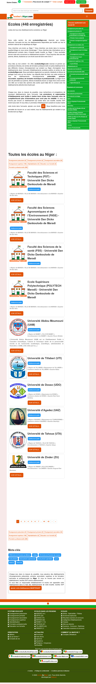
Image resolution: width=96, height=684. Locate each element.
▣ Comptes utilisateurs (68, 634)
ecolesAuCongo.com (74, 652)
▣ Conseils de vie (14, 639)
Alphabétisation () (73, 66)
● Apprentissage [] (74, 82)
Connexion (28, 2)
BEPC (69, 99)
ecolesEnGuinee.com (43, 656)
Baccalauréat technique (74, 96)
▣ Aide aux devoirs (67, 624)
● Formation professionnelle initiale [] (78, 75)
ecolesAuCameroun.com (52, 652)
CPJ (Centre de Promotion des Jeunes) (50, 555)
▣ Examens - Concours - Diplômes (72, 626)
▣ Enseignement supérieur (17, 620)
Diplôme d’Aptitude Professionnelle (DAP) (77, 121)
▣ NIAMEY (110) (40, 622)
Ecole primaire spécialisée (45, 559)
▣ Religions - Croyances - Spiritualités (43, 644)
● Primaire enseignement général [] (78, 41)
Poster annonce (81, 2)
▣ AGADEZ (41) (39, 613)
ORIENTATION (13, 632)
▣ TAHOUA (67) (39, 624)
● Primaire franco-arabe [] (76, 38)
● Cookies (30, 671)
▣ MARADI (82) (39, 620)
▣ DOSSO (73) (39, 618)
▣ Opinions (38, 639)
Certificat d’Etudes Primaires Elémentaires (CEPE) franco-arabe (77, 113)
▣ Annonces (38, 634)
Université (19, 562)
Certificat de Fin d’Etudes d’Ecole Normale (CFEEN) (76, 109)
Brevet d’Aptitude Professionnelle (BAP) (76, 102)
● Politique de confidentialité (41, 671)
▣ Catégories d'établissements (71, 620)
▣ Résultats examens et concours (72, 618)
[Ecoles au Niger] (20, 17)
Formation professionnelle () (76, 71)
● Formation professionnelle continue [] (76, 79)
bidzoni (54, 677)
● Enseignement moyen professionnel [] (75, 57)
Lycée (56, 559)
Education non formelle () (74, 69)
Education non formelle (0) (48, 164)
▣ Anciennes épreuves (68, 616)
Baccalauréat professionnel (75, 93)
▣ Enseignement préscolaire (17, 613)
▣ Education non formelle (16, 626)
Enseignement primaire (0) (35, 160)
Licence (70, 125)
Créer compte (57, 2)
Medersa (11, 562)
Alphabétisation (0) (33, 164)
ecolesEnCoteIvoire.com (21, 656)
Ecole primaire (13, 559)
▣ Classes (64, 622)
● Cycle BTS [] (73, 64)
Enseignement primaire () (75, 31)
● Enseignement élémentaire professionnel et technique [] (77, 34)
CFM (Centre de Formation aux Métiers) (19, 555)
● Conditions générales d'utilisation (60, 671)
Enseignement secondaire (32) (53, 160)
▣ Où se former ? (13, 637)
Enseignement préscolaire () (75, 28)
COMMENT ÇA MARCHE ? (70, 632)
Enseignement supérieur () (76, 61)
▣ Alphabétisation (14, 622)
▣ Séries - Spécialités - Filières (71, 613)
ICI (43, 106)
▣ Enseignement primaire (16, 616)
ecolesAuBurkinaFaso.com (28, 652)
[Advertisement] (36, 134)
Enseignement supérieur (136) (17, 164)
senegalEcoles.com (50, 661)
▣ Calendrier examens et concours (72, 628)
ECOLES (64, 611)
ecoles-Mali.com (62, 656)
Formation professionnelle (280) (18, 167)
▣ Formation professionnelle (17, 624)
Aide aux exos (84, 6)
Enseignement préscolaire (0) (17, 160)
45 (48, 521)
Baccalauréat (71, 91)
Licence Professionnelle (74, 128)
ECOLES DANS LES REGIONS (45, 611)
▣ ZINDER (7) (39, 628)
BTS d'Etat (70, 106)
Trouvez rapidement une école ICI (77, 24)
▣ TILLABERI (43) (40, 626)
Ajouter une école (69, 2)
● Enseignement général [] (76, 47)
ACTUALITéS (39, 632)
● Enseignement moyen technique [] (78, 50)
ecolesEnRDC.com (81, 656)
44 (44, 521)
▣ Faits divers (39, 637)
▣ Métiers (11, 634)
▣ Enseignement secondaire (17, 618)
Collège (35, 555)
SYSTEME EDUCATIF (15, 611)
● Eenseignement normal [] (76, 54)
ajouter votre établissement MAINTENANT (25, 588)
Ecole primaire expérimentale (27, 559)
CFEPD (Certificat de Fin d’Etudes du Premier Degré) (77, 117)
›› (55, 521)
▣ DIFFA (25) (38, 616)
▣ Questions (38, 641)
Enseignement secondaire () (76, 45)
